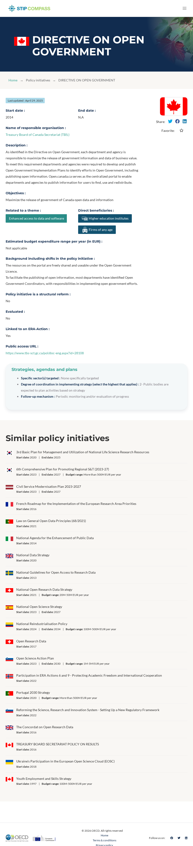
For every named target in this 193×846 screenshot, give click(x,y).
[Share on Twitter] (170, 121)
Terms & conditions (104, 840)
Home (12, 80)
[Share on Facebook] (177, 121)
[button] (184, 8)
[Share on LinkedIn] (184, 121)
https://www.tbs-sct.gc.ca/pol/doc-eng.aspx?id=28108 (45, 353)
